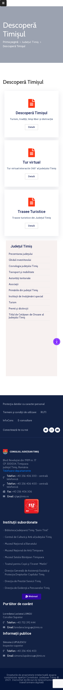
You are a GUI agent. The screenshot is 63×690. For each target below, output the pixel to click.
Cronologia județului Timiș (23, 266)
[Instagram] (51, 430)
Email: (18, 496)
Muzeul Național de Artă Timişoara (24, 550)
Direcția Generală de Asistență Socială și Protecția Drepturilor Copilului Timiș (27, 572)
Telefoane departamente (17, 470)
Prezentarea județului (21, 253)
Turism (12, 302)
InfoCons (8, 420)
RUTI (43, 412)
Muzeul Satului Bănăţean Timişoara (24, 557)
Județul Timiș (30, 42)
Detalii (31, 176)
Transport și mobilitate (21, 272)
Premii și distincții (18, 308)
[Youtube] (57, 430)
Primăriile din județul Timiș (23, 290)
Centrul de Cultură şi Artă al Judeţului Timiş (28, 537)
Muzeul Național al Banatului (21, 543)
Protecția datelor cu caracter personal (24, 404)
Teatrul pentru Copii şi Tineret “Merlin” (26, 563)
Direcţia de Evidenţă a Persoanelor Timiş (27, 587)
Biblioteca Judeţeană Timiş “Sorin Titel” (26, 530)
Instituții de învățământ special (26, 296)
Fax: (19, 491)
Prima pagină (10, 41)
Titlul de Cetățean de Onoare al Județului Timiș (26, 316)
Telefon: (21, 622)
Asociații (13, 284)
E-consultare (25, 420)
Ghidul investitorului (20, 259)
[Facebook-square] (45, 430)
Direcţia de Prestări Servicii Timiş (23, 581)
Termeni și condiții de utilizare (19, 412)
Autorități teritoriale (19, 278)
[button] (31, 597)
